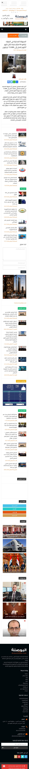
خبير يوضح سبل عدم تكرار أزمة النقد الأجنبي (15, 617)
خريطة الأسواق (24, 706)
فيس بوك (14, 506)
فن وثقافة (25, 687)
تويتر (14, 509)
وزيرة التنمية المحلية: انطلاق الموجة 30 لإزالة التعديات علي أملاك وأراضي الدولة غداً (10, 237)
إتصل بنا (10, 8)
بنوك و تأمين (12, 36)
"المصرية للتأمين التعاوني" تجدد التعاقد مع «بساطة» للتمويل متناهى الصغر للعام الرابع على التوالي (10, 435)
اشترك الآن (16, 748)
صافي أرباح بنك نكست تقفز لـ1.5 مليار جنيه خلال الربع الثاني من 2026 (11, 360)
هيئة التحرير (18, 8)
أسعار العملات (25, 700)
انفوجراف (26, 704)
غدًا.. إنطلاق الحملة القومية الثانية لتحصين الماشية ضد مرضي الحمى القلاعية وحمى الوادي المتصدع (10, 212)
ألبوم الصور (25, 710)
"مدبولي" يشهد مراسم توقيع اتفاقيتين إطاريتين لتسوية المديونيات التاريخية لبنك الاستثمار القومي (10, 324)
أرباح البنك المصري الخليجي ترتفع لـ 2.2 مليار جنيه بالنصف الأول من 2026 (10, 465)
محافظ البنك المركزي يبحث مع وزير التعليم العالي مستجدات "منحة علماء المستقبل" (10, 416)
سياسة (26, 674)
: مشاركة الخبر (23, 81)
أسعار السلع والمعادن (23, 685)
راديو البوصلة (25, 702)
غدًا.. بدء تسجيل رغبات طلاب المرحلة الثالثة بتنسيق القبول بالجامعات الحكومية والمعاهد (10, 145)
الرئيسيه (23, 36)
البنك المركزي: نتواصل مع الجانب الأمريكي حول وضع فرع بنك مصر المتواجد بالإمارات (10, 314)
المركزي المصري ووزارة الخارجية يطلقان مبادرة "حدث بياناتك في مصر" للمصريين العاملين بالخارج (10, 455)
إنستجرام (14, 515)
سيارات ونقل (25, 676)
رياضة (26, 679)
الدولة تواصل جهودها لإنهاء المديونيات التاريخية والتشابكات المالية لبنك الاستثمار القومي (10, 350)
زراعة (27, 677)
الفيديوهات (25, 708)
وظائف (22, 8)
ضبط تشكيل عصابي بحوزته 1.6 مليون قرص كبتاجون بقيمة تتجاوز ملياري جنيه (10, 136)
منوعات (26, 691)
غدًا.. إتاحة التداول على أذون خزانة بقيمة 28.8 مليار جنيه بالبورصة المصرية (10, 425)
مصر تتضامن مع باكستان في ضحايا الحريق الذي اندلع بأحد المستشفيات (10, 154)
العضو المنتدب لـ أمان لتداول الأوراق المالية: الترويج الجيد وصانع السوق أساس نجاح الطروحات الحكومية (14, 632)
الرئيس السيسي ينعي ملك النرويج (11, 194)
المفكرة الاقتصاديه (23, 698)
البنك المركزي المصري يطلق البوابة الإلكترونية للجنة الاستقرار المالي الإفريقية (10, 445)
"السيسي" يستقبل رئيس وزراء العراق (16, 571)
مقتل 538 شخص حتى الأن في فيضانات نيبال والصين (10, 162)
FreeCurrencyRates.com (20, 303)
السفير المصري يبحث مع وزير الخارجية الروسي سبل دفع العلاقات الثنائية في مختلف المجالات (10, 180)
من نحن (7, 8)
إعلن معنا (14, 8)
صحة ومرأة (25, 683)
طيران (26, 681)
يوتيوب (13, 512)
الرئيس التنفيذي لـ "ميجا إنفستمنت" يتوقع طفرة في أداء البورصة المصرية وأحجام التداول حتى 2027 (15, 597)
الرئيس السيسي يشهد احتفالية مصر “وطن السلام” (15, 535)
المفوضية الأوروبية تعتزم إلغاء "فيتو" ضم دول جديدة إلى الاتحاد (10, 202)
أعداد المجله (25, 712)
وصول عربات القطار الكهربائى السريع (16, 550)
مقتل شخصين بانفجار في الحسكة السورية (11, 229)
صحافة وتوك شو (24, 689)
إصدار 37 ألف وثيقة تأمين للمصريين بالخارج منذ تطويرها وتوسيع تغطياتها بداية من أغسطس (10, 370)
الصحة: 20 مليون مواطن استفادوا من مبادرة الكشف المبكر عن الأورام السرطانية (10, 170)
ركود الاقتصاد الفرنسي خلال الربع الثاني (10, 221)
